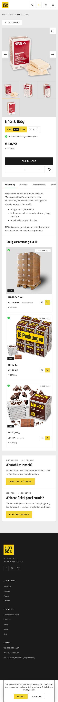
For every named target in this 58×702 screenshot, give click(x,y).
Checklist (7, 619)
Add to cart (29, 161)
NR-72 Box (13, 365)
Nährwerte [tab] (23, 185)
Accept (21, 696)
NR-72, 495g (14, 432)
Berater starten (19, 514)
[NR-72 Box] (29, 338)
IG (12, 568)
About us (7, 586)
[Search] (32, 5)
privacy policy (29, 689)
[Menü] (53, 5)
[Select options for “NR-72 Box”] (47, 370)
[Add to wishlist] (49, 169)
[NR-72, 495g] (29, 406)
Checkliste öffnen (20, 481)
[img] (8, 250)
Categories (14, 22)
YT (18, 568)
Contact (7, 591)
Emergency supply (11, 614)
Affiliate (7, 601)
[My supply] (39, 5)
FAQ (5, 634)
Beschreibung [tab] (10, 185)
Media (6, 596)
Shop (12, 14)
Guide (6, 629)
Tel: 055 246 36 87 (11, 648)
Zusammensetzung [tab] (38, 185)
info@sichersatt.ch (11, 653)
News (6, 624)
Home (4, 14)
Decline (36, 696)
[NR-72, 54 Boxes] (29, 270)
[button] (47, 302)
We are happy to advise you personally (19, 658)
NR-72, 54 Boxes (15, 297)
